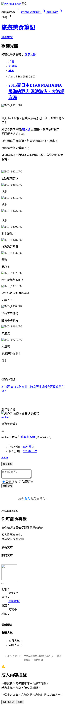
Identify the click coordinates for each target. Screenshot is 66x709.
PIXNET (16, 656)
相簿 (11, 61)
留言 (33, 437)
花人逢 (26, 129)
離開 (20, 702)
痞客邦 (25, 437)
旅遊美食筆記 (18, 27)
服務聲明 (38, 659)
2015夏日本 (30, 451)
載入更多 (7, 464)
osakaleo (6, 417)
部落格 (12, 66)
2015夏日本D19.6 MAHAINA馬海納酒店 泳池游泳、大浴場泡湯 (36, 91)
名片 (11, 70)
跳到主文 (7, 37)
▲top (4, 457)
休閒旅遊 (30, 54)
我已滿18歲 (8, 702)
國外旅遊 (28, 446)
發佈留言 (7, 486)
